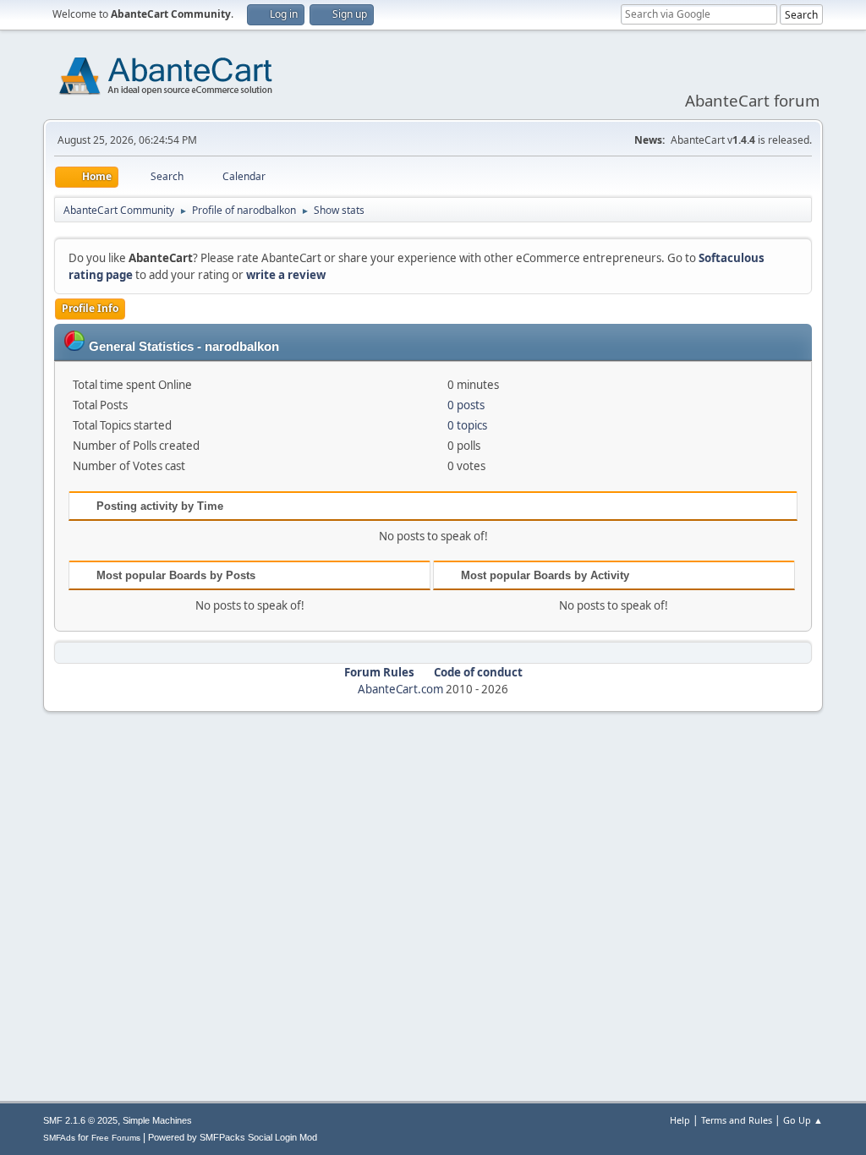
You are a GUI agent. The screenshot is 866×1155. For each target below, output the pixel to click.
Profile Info (90, 308)
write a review (286, 274)
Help (680, 1120)
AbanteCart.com (400, 689)
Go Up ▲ (803, 1120)
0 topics (467, 425)
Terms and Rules (736, 1120)
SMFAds (59, 1137)
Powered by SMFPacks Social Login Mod (232, 1137)
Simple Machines (157, 1120)
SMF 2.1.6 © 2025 (80, 1120)
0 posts (466, 405)
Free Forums (115, 1137)
